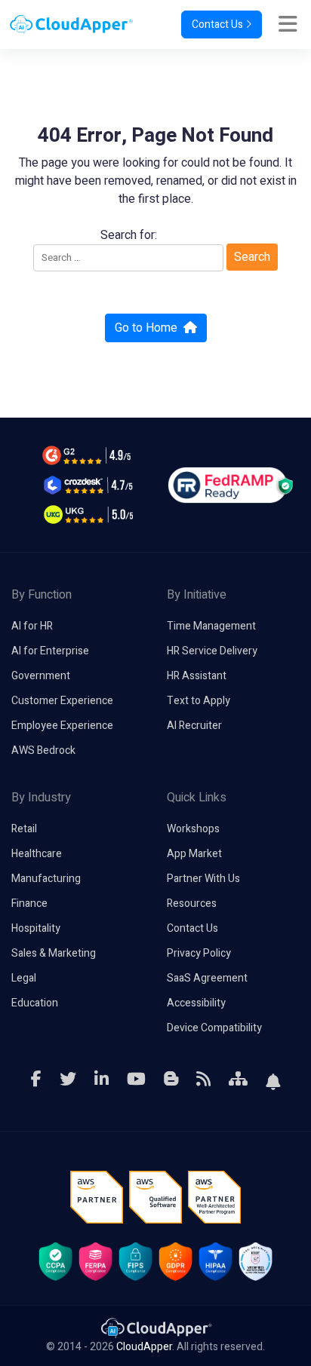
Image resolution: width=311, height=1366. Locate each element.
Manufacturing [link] (46, 879)
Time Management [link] (211, 626)
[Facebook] (36, 1079)
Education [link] (34, 1003)
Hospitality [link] (35, 928)
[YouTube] (136, 1079)
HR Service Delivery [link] (212, 651)
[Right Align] (292, 25)
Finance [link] (29, 903)
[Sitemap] (238, 1079)
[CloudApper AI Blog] (171, 1079)
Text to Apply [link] (198, 701)
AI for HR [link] (32, 626)
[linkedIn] (101, 1079)
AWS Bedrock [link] (43, 750)
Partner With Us (203, 879)
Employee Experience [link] (62, 726)
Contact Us (216, 24)
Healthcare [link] (36, 854)
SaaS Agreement (207, 978)
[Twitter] (68, 1079)
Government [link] (40, 676)
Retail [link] (24, 829)
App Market (194, 854)
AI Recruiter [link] (194, 726)
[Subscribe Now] (273, 1079)
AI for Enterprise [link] (50, 651)
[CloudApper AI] (67, 24)
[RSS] (203, 1079)
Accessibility (196, 1003)
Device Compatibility (214, 1028)
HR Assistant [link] (196, 676)
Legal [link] (23, 978)
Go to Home (146, 328)
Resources (192, 903)
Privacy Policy (199, 953)
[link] (155, 1327)
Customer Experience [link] (62, 701)
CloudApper (144, 1347)
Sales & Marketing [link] (53, 953)
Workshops (193, 829)
